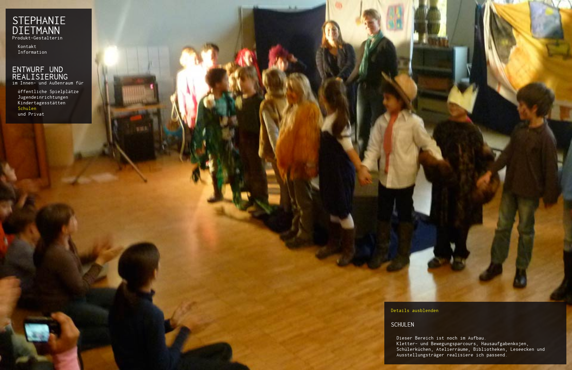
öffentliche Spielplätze (48, 91)
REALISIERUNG (40, 76)
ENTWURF (28, 69)
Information (32, 52)
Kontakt (27, 46)
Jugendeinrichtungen (43, 97)
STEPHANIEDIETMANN (39, 25)
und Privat (31, 114)
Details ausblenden (415, 310)
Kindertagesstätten (42, 102)
